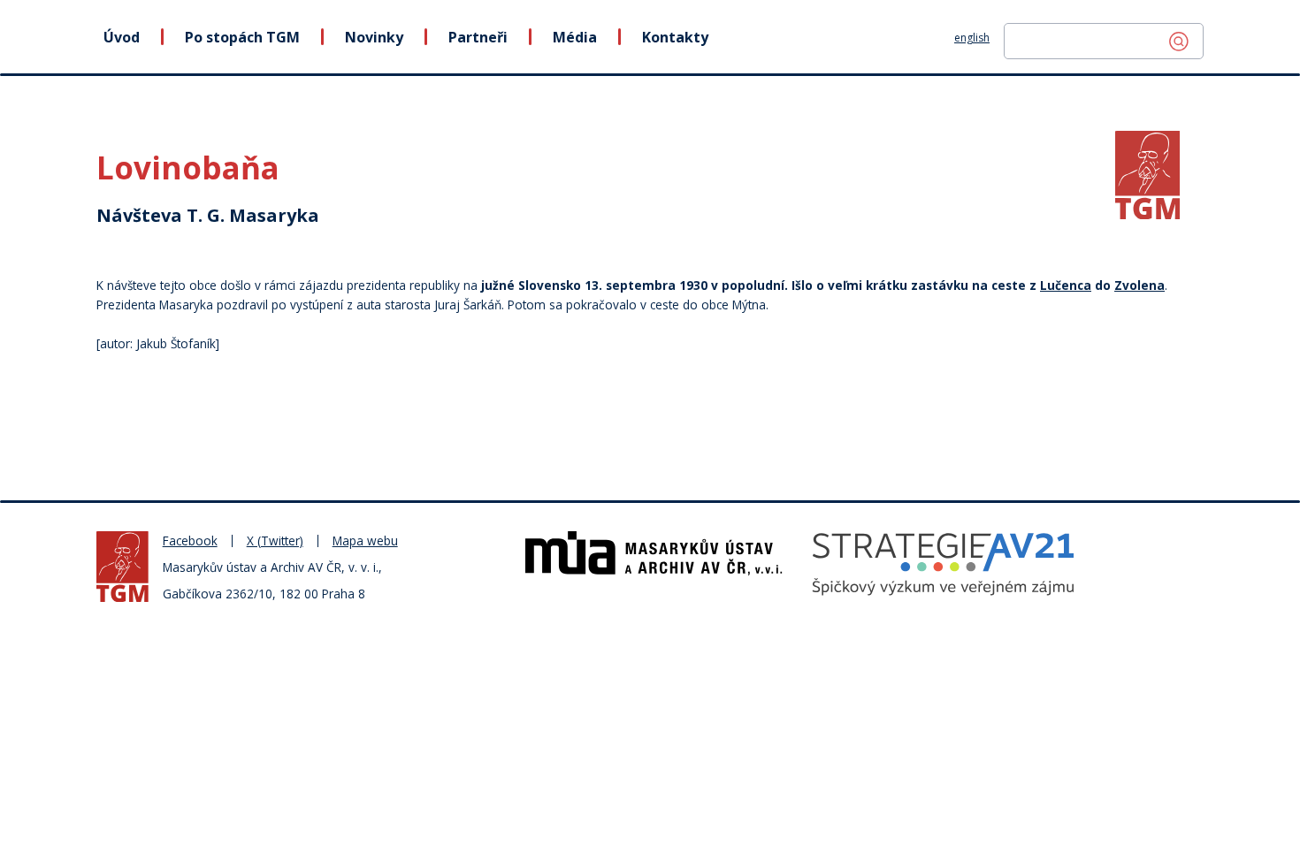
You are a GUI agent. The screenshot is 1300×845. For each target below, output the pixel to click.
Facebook (190, 540)
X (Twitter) (275, 540)
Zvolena (1139, 285)
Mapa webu (365, 540)
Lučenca (1065, 285)
